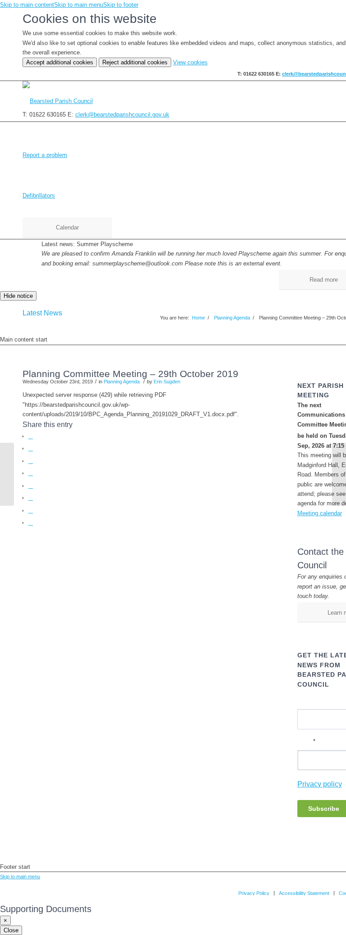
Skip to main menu (78, 4)
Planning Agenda (122, 381)
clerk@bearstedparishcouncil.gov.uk (122, 114)
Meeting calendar (319, 513)
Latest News (42, 313)
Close (11, 930)
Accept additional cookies (59, 62)
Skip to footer (120, 4)
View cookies (190, 62)
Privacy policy (319, 784)
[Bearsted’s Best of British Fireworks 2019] (7, 474)
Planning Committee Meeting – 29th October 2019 (130, 374)
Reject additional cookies (135, 62)
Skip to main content (27, 4)
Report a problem (45, 155)
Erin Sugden (167, 381)
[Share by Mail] (30, 522)
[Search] (335, 101)
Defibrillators (39, 195)
